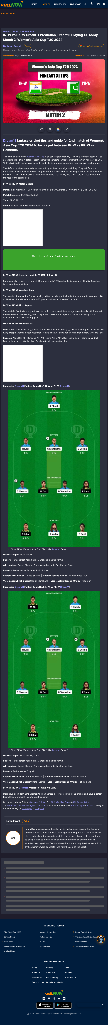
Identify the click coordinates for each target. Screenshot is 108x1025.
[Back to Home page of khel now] (12, 4)
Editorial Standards (54, 982)
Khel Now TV (70, 977)
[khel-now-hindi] (98, 4)
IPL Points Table (81, 802)
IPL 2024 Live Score (60, 802)
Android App (77, 805)
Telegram (39, 808)
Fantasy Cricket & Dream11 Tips (18, 31)
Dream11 (9, 140)
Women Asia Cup (35, 156)
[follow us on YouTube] (59, 998)
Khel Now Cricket (37, 802)
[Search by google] (85, 4)
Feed (67, 968)
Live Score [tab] (75, 4)
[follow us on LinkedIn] (64, 998)
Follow (27, 46)
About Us (36, 972)
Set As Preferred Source (93, 46)
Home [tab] (34, 4)
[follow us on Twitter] (54, 998)
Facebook (12, 805)
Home (34, 968)
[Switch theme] (91, 4)
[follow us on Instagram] (49, 998)
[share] (66, 129)
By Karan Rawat (12, 46)
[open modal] (101, 939)
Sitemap (68, 972)
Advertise (50, 972)
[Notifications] (103, 4)
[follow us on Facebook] (43, 998)
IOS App (91, 805)
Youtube (41, 805)
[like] (41, 129)
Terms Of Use (38, 982)
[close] (102, 1005)
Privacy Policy (52, 977)
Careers (49, 968)
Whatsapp (27, 808)
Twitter (21, 805)
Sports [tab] (46, 4)
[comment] (50, 129)
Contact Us (37, 977)
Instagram (31, 805)
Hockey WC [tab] (60, 4)
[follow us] (58, 129)
